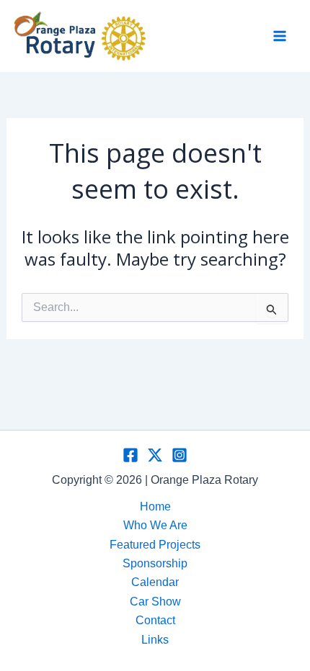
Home (155, 506)
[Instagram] (179, 455)
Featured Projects (155, 545)
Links (155, 640)
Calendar (155, 582)
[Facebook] (130, 455)
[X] (155, 455)
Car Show (155, 601)
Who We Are (155, 525)
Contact (155, 620)
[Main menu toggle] (280, 36)
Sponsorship (155, 563)
